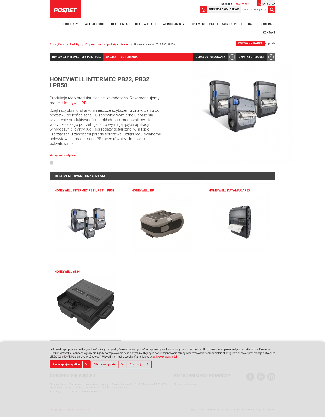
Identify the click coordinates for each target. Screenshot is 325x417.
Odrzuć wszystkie (104, 364)
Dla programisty (172, 24)
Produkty (70, 24)
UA (273, 3)
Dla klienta (119, 24)
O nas (249, 24)
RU (268, 3)
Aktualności (94, 24)
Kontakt (269, 32)
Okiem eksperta (203, 24)
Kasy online (230, 24)
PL (259, 3)
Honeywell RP (74, 103)
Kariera (266, 24)
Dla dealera (143, 24)
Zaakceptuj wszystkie (66, 364)
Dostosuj (135, 364)
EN (263, 3)
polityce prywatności (165, 356)
